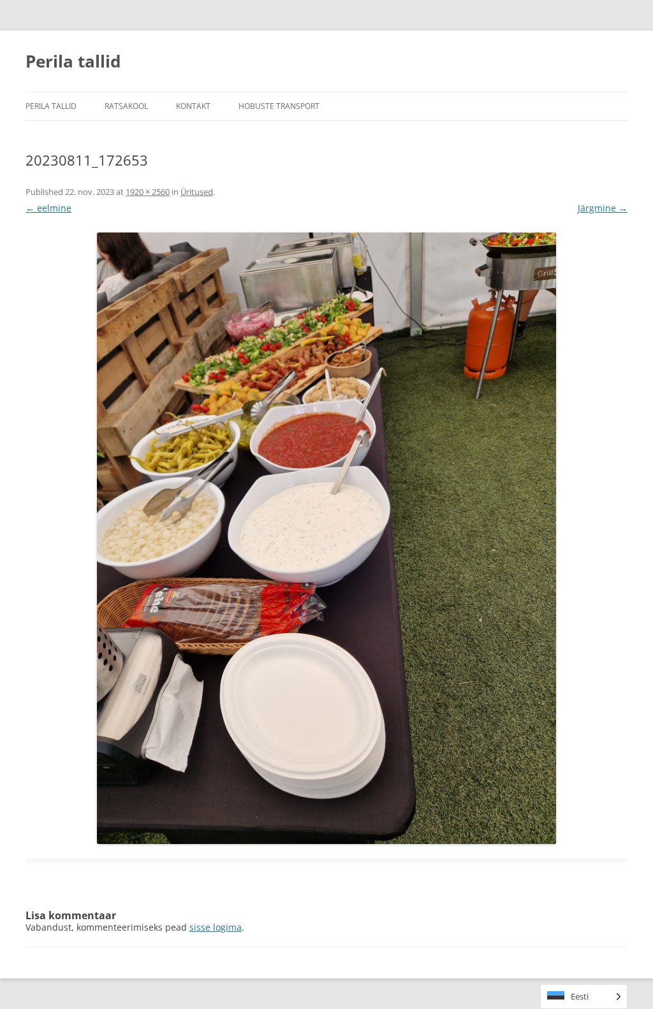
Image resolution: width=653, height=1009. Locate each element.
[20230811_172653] (326, 538)
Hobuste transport (278, 106)
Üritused (196, 191)
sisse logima (215, 927)
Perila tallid (73, 61)
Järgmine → (602, 208)
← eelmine (48, 208)
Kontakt (193, 106)
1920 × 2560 (148, 191)
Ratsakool (126, 106)
